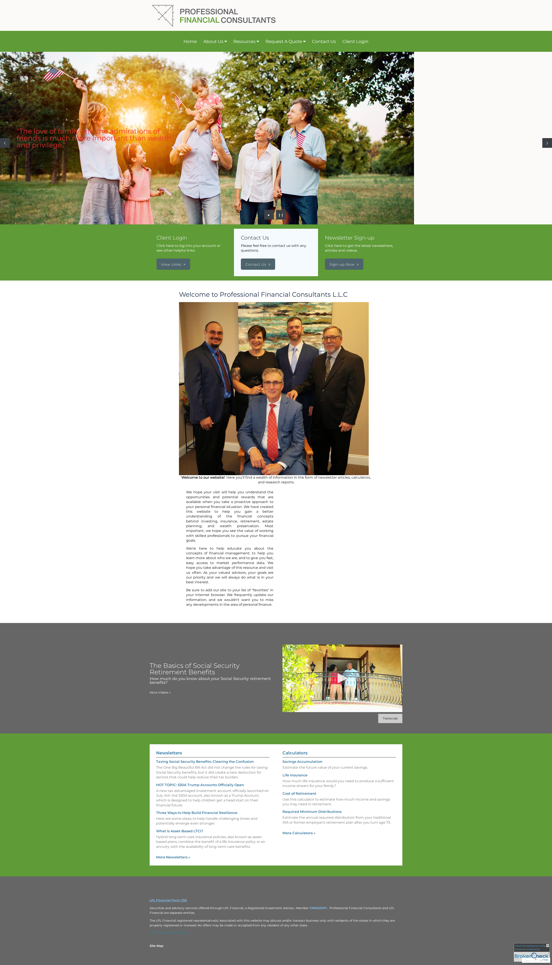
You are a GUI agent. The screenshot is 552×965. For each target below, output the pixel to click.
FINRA (314, 908)
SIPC (323, 908)
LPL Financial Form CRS (168, 900)
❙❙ (281, 215)
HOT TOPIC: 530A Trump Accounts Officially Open (200, 785)
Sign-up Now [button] (341, 264)
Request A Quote (283, 41)
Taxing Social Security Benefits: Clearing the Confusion (205, 762)
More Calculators (298, 833)
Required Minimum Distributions (312, 812)
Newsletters (169, 752)
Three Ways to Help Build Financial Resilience (196, 813)
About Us (213, 41)
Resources (244, 41)
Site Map (156, 946)
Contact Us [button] (255, 264)
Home (190, 41)
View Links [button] (171, 264)
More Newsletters (173, 857)
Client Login (355, 41)
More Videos (160, 692)
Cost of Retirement (299, 794)
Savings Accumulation (302, 762)
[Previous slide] (5, 143)
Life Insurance (294, 775)
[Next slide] (547, 143)
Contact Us (324, 41)
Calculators (294, 752)
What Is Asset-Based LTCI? (179, 831)
